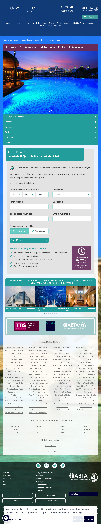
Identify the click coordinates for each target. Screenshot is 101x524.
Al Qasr (57, 40)
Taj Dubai (62, 401)
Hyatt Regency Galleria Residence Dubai (42, 368)
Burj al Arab (15, 357)
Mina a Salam (15, 386)
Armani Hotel (62, 351)
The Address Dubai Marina (62, 404)
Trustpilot (50, 323)
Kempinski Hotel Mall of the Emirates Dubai (19, 380)
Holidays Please (19, 40)
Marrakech (86, 429)
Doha (62, 432)
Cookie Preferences (44, 487)
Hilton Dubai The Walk (86, 365)
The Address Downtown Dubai (15, 404)
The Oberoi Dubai (62, 407)
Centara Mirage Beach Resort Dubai (64, 357)
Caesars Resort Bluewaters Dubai (40, 357)
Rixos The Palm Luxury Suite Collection (42, 395)
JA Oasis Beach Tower (86, 368)
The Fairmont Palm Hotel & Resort (40, 407)
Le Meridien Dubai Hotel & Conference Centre (44, 380)
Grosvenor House (86, 362)
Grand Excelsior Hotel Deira (39, 362)
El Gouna (15, 429)
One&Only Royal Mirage (15, 389)
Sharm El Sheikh (38, 429)
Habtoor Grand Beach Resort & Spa (17, 365)
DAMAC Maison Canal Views (39, 360)
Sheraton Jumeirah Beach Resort (63, 398)
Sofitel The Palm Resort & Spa (15, 401)
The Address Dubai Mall (39, 404)
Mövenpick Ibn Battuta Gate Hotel (87, 386)
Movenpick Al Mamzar (38, 386)
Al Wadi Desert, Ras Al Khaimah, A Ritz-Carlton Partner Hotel (73, 348)
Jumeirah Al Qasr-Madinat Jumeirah (64, 371)
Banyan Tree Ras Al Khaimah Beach (64, 354)
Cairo (86, 426)
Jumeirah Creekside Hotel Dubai (39, 374)
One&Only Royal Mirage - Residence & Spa (66, 389)
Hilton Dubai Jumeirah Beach (62, 365)
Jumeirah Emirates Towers (86, 374)
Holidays (30, 40)
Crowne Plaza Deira (15, 360)
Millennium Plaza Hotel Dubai (86, 383)
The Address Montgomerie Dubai (86, 404)
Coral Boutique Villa (86, 357)
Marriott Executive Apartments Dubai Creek (43, 383)
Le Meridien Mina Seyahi (62, 380)
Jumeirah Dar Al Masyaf (62, 374)
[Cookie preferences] (6, 518)
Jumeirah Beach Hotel (15, 374)
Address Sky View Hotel (15, 348)
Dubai (37, 40)
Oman (39, 432)
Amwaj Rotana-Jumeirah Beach (87, 348)
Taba (62, 429)
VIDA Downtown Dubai (62, 410)
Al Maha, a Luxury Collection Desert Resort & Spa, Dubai (48, 348)
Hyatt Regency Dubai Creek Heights (17, 368)
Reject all (78, 519)
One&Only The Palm (15, 392)
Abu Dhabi (15, 426)
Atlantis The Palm (15, 354)
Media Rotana (62, 383)
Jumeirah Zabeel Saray (38, 377)
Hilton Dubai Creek (38, 365)
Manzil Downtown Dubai (15, 383)
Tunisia (86, 432)
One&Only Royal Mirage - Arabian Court (42, 389)
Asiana (86, 351)
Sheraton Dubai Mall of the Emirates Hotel (19, 398)
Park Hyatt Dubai (39, 392)
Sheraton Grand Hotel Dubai (38, 398)
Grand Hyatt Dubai (62, 362)
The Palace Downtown (14, 410)
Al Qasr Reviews (50, 446)
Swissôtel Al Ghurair (39, 401)
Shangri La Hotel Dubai (62, 395)
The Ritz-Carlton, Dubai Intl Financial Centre (44, 410)
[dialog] (50, 515)
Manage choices (13, 519)
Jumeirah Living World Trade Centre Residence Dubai (22, 377)
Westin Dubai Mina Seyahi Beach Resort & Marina (46, 413)
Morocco (15, 432)
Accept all (88, 519)
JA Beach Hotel (62, 368)
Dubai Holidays (47, 40)
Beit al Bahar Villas (86, 354)
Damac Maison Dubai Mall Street (63, 360)
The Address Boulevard (86, 401)
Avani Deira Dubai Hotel (38, 354)
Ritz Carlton (15, 395)
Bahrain (39, 426)
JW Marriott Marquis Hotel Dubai (63, 377)
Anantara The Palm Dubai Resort (40, 351)
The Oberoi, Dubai (86, 407)
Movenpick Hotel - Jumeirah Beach (63, 386)
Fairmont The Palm (15, 362)
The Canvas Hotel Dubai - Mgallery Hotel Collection (22, 407)
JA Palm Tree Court (38, 371)
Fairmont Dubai (86, 360)
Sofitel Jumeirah (86, 398)
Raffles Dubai (86, 392)
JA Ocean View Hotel (15, 371)
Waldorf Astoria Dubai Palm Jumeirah (17, 413)
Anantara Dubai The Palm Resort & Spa (18, 351)
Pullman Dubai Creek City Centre (63, 392)
